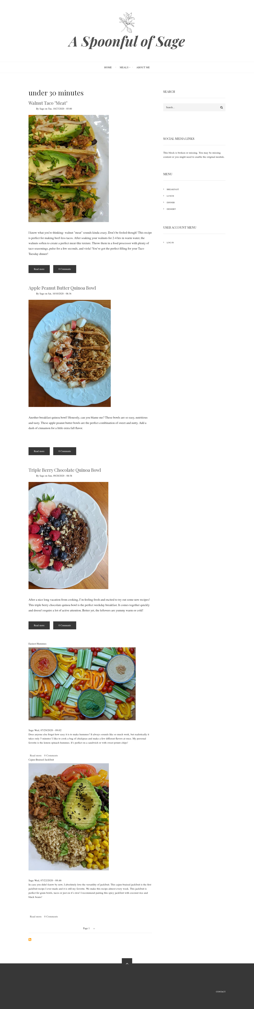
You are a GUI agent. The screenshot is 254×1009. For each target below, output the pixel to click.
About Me (143, 67)
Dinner (171, 202)
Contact (220, 991)
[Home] (127, 22)
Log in (170, 242)
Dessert (171, 209)
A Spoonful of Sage (127, 41)
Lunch (170, 195)
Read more (42, 270)
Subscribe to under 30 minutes (30, 939)
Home (108, 67)
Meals (124, 67)
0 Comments (65, 269)
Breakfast (173, 189)
